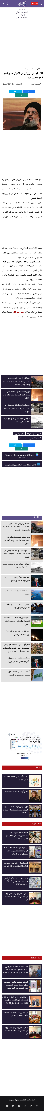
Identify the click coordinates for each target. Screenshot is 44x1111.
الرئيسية (36, 69)
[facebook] (29, 91)
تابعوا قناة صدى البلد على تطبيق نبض (20, 465)
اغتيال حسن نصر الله (34, 434)
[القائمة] (41, 4)
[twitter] (15, 91)
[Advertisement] (22, 44)
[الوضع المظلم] (7, 4)
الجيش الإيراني (19, 434)
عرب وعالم (27, 69)
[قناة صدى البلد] (22, 3)
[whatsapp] (21, 95)
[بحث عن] (3, 4)
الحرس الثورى (36, 438)
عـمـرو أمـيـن (35, 84)
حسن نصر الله (18, 312)
